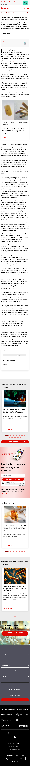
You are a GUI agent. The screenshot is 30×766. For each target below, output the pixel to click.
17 (15, 437)
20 (20, 437)
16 (14, 437)
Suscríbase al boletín (13, 479)
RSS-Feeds (4, 676)
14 (11, 437)
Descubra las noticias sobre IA (15, 633)
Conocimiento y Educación (9, 670)
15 (12, 437)
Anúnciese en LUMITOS (14, 743)
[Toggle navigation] (28, 9)
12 (24, 435)
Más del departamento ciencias (15, 442)
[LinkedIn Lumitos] (15, 737)
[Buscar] (20, 8)
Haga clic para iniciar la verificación (14, 483)
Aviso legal (6, 759)
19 (18, 437)
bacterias (14, 61)
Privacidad (15, 761)
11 (22, 435)
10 (21, 435)
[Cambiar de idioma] (25, 8)
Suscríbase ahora (15, 700)
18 (17, 437)
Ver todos (4, 493)
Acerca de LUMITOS (14, 746)
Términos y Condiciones (18, 759)
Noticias (3, 649)
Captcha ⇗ (21, 485)
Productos (4, 660)
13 (9, 437)
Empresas (4, 654)
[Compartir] (22, 8)
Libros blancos (5, 665)
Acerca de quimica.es (15, 749)
